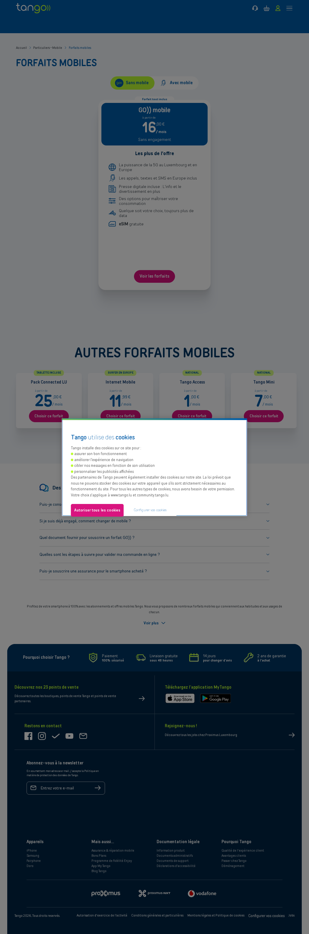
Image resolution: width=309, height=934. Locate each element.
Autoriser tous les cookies (97, 510)
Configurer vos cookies (150, 509)
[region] (154, 467)
